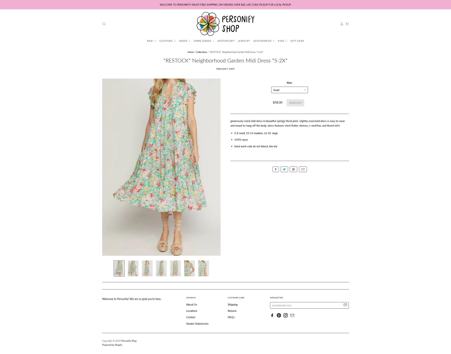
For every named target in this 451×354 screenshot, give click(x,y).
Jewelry (244, 40)
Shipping (233, 304)
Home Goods (203, 40)
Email (303, 169)
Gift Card (297, 40)
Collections (201, 52)
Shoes (183, 40)
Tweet (284, 169)
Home (191, 52)
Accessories (262, 40)
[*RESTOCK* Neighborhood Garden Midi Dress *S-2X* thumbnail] (119, 268)
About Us (191, 304)
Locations (191, 310)
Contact (190, 317)
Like (276, 169)
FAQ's (231, 317)
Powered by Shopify (112, 344)
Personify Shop (225, 69)
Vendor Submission (197, 323)
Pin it (293, 169)
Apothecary (226, 40)
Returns (232, 310)
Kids (281, 40)
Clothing (166, 40)
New (150, 40)
